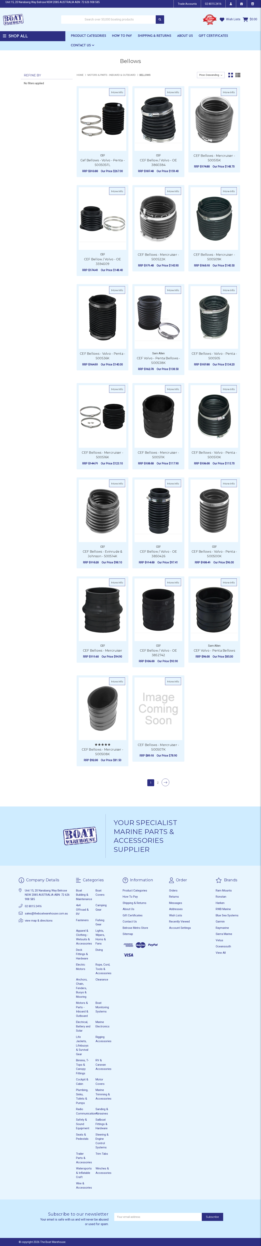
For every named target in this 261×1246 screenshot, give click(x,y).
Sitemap (128, 934)
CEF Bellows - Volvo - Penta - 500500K (214, 554)
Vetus (219, 940)
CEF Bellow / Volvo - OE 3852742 (158, 653)
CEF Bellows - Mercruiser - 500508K (102, 752)
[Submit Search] (160, 19)
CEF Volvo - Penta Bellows (214, 650)
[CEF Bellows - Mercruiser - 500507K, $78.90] (158, 708)
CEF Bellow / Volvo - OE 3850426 (158, 554)
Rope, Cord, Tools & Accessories (103, 969)
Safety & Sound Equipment (82, 1124)
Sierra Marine (224, 934)
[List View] (237, 75)
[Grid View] (230, 75)
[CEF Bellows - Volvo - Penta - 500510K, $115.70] (214, 416)
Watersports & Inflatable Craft (84, 1173)
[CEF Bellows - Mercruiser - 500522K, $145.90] (158, 218)
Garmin (220, 921)
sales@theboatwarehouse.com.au (46, 913)
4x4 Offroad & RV (82, 910)
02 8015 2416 (213, 3)
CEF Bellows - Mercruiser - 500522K (158, 257)
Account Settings (180, 928)
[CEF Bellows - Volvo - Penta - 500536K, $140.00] (102, 317)
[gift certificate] (241, 4)
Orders (173, 890)
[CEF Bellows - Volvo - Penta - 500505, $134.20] (214, 317)
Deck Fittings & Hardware (82, 954)
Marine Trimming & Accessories (103, 1094)
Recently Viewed (179, 921)
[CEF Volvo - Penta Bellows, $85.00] (214, 610)
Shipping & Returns (154, 36)
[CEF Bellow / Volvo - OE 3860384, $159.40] (158, 119)
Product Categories (88, 36)
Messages (175, 903)
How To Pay (122, 36)
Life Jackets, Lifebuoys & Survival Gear (82, 1045)
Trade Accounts (187, 3)
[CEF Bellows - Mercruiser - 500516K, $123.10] (102, 416)
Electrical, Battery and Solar (83, 1026)
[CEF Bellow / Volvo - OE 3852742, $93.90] (158, 610)
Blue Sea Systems (227, 915)
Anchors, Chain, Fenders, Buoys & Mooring (81, 988)
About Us (185, 36)
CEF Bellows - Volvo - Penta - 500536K (102, 356)
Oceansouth (223, 946)
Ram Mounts (224, 890)
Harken (220, 903)
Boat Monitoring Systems (102, 1007)
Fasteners (82, 920)
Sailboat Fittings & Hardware (102, 1124)
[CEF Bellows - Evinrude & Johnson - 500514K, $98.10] (102, 511)
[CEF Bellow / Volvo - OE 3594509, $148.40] (102, 218)
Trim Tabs (102, 1153)
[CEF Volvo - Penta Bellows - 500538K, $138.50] (158, 317)
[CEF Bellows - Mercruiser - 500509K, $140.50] (214, 218)
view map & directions (39, 920)
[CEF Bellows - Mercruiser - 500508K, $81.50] (102, 708)
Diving (99, 950)
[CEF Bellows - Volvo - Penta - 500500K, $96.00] (214, 511)
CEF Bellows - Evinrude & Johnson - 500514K (102, 554)
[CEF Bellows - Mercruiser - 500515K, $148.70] (214, 119)
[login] (230, 4)
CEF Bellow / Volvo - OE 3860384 (158, 163)
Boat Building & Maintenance (84, 895)
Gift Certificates (213, 36)
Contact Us (81, 45)
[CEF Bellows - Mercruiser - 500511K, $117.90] (158, 416)
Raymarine (222, 928)
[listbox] (211, 75)
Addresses (176, 909)
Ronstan (221, 896)
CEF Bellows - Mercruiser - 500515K (214, 158)
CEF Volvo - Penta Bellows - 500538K (158, 360)
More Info (118, 92)
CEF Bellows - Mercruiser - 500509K (214, 257)
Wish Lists (232, 19)
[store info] (252, 4)
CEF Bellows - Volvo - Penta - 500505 (214, 356)
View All (221, 952)
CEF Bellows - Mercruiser (102, 650)
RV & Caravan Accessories (103, 1065)
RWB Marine (223, 909)
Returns (174, 896)
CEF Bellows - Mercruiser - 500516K (102, 455)
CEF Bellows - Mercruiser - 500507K (158, 747)
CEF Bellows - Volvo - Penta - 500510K (214, 455)
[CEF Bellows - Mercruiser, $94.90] (102, 610)
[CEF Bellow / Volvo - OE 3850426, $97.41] (158, 511)
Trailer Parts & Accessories (84, 1158)
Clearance (102, 979)
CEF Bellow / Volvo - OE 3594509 (102, 261)
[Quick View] (121, 92)
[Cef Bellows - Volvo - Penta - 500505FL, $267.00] (102, 119)
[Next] (165, 782)
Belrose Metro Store (135, 928)
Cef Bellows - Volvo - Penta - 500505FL (102, 163)
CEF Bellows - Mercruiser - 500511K (158, 455)
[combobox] (112, 19)
